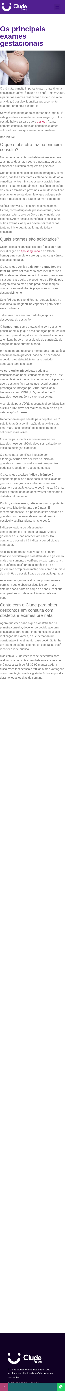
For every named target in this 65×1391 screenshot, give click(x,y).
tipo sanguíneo (30, 251)
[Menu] (57, 7)
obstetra (42, 121)
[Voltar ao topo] (4, 1387)
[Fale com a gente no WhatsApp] (61, 1387)
